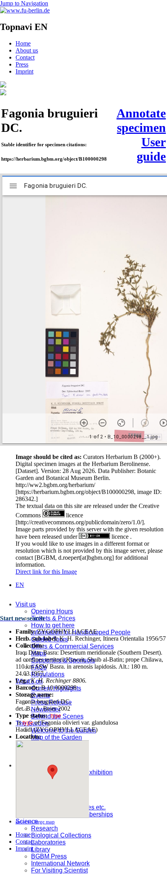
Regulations (47, 674)
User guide (151, 149)
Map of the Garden (56, 737)
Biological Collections (61, 835)
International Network (60, 863)
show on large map (35, 822)
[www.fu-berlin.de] (25, 10)
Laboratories (48, 842)
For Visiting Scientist (59, 870)
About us (27, 50)
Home (23, 43)
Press (22, 64)
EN (20, 584)
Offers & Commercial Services (72, 646)
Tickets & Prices (53, 618)
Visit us (26, 604)
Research (44, 828)
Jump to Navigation (24, 3)
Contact (25, 57)
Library (40, 849)
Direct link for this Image (46, 571)
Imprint (24, 71)
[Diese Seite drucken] (3, 93)
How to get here (53, 625)
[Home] (3, 85)
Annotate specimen (141, 120)
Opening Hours (52, 611)
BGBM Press (49, 856)
